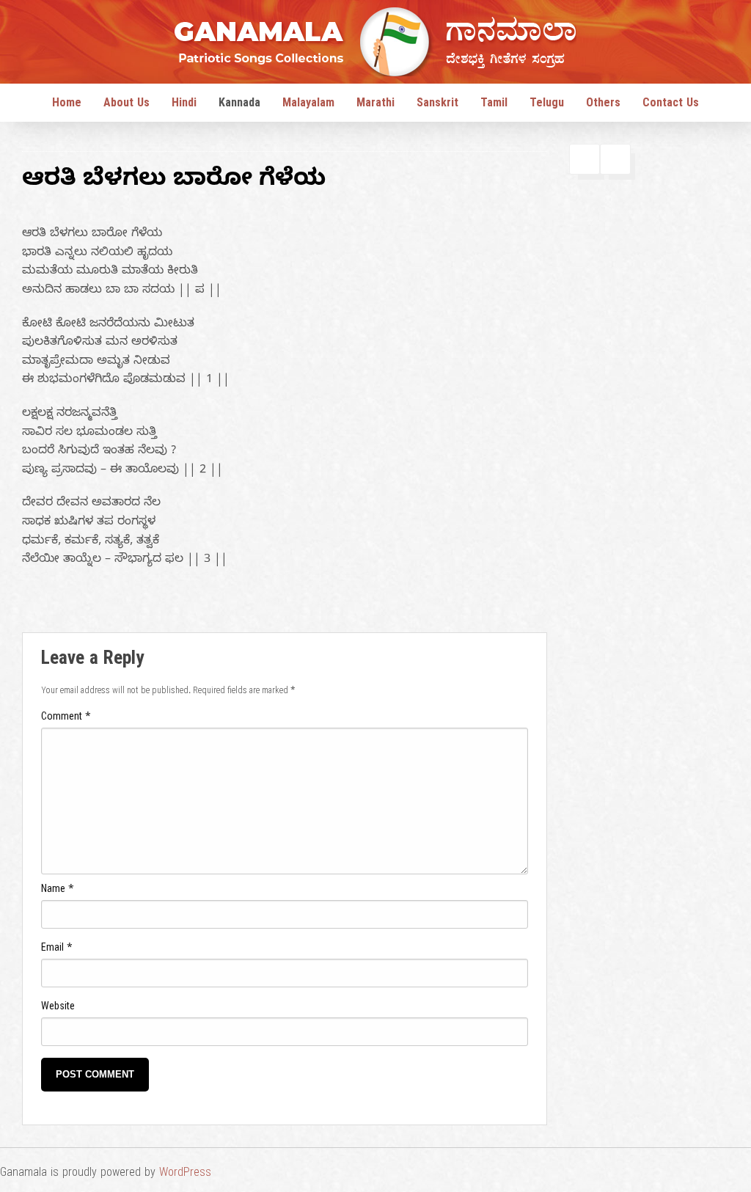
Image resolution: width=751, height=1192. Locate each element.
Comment (66, 718)
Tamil (494, 105)
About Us (126, 105)
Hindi (184, 105)
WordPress (185, 1174)
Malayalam (308, 105)
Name (57, 891)
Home (66, 105)
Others (603, 105)
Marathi (375, 105)
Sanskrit (437, 105)
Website (58, 1008)
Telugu (547, 105)
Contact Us (670, 105)
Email (57, 950)
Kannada (239, 105)
